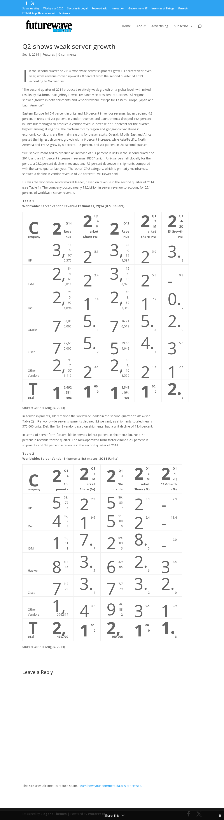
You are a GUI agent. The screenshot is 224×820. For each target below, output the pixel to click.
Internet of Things (162, 8)
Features (64, 13)
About (141, 26)
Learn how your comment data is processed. (110, 786)
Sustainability (30, 8)
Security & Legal (77, 8)
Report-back (99, 8)
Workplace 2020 (53, 8)
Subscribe (181, 26)
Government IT (137, 8)
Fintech (183, 8)
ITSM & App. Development (38, 13)
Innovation (117, 8)
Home (126, 26)
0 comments (67, 54)
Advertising (159, 26)
